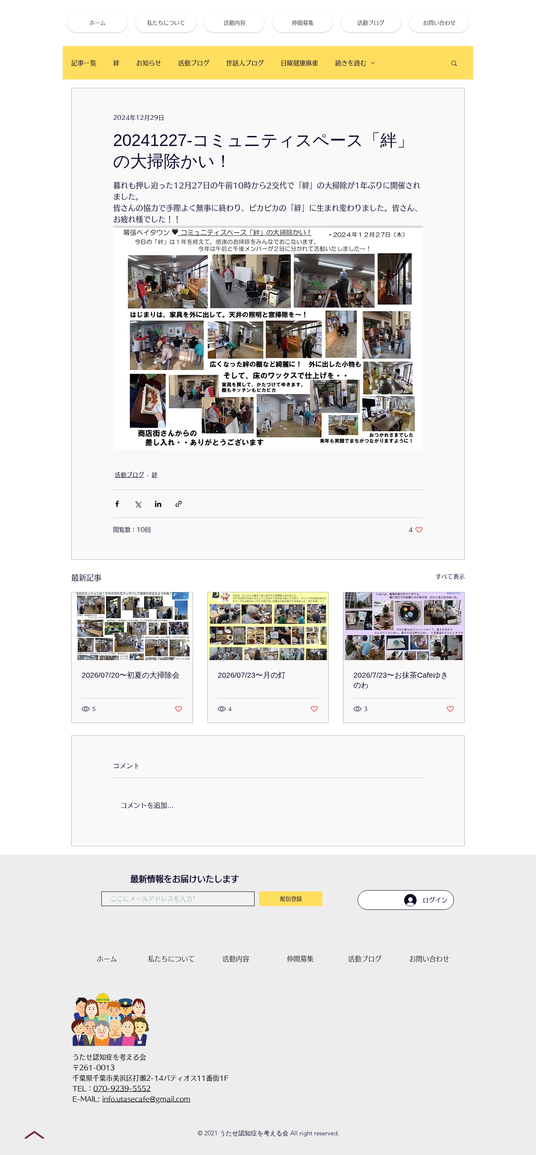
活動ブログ (193, 63)
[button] (454, 62)
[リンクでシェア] (179, 504)
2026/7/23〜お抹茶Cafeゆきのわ (400, 680)
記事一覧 (83, 63)
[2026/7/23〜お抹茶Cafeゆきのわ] (403, 626)
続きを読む (350, 63)
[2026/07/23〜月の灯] (268, 626)
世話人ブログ (245, 63)
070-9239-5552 (122, 1088)
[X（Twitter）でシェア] (138, 504)
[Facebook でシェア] (117, 504)
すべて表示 (450, 576)
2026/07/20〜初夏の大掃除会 (131, 675)
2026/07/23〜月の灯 (252, 675)
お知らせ (148, 63)
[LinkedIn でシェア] (158, 504)
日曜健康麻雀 (299, 63)
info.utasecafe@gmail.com (146, 1099)
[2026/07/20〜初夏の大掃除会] (132, 626)
